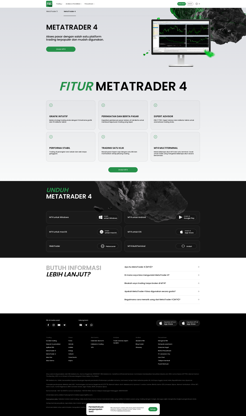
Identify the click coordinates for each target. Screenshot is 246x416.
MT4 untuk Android (137, 217)
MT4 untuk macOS (58, 232)
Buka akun (181, 4)
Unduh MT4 (61, 49)
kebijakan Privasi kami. (124, 410)
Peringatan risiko (52, 399)
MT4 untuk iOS (134, 232)
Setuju (152, 409)
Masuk (190, 4)
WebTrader (54, 246)
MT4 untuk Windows (59, 217)
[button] (162, 267)
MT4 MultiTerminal (136, 246)
